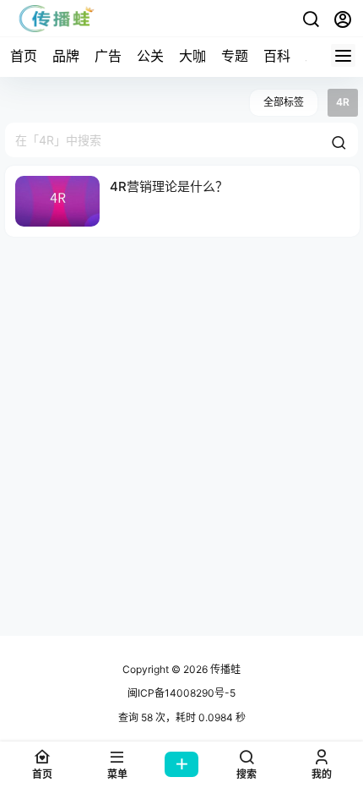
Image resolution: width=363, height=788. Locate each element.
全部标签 (283, 102)
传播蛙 (224, 669)
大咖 (192, 55)
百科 (276, 55)
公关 (150, 55)
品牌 (65, 55)
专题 (234, 55)
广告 (108, 55)
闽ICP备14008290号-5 (181, 693)
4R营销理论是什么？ (169, 186)
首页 (23, 55)
